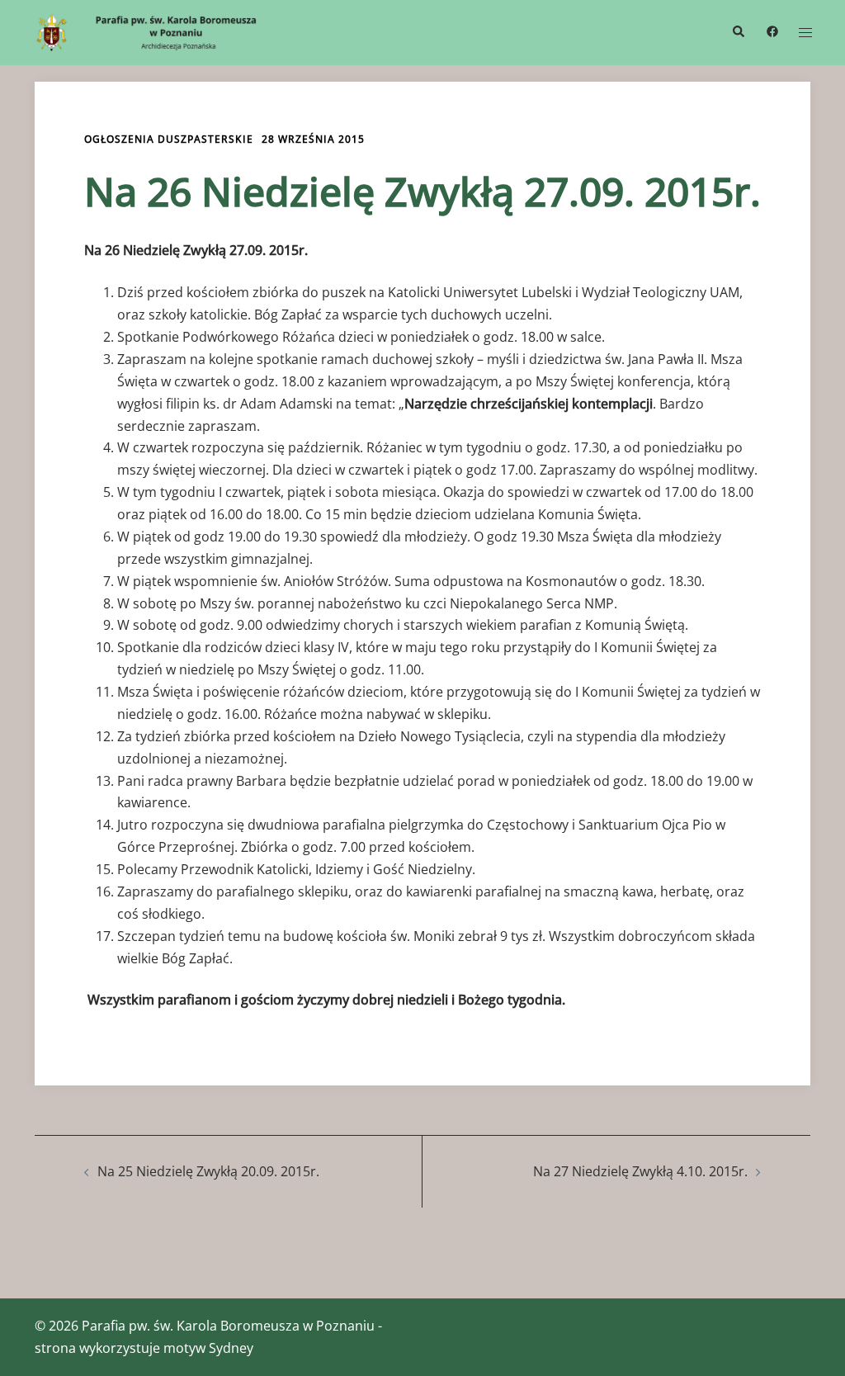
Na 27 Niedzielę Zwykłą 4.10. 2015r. (640, 1171)
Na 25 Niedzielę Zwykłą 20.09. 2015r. (208, 1171)
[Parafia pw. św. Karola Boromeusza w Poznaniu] (154, 31)
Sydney (231, 1348)
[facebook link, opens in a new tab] (771, 31)
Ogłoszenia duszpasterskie (168, 139)
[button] (737, 32)
